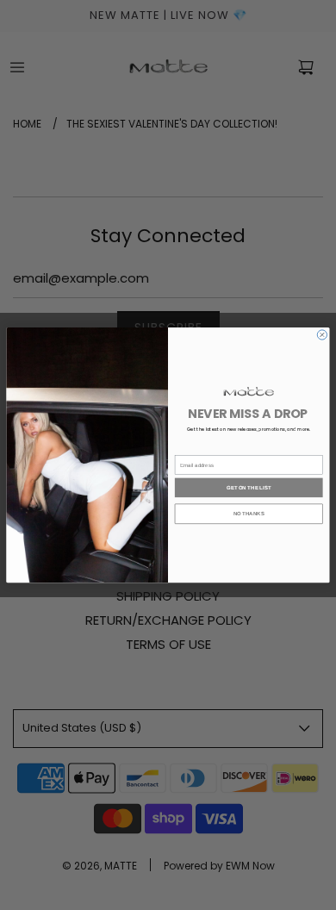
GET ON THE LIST (249, 486)
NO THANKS (248, 513)
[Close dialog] (322, 335)
